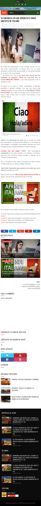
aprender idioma (19, 24)
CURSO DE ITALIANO (26, 77)
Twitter (3, 222)
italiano (22, 26)
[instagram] (22, 4)
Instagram (4, 218)
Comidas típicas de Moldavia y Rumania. (25, 379)
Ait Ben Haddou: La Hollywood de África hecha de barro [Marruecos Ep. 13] (26, 441)
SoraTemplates (14, 503)
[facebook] (16, 4)
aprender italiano (30, 24)
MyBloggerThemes (31, 503)
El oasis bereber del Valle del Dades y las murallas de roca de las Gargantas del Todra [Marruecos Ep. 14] (26, 431)
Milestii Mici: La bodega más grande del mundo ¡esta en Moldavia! (25, 398)
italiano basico (29, 26)
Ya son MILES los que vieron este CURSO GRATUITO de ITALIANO (20, 253)
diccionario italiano (11, 26)
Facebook (4, 220)
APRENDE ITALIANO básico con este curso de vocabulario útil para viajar (17, 273)
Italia (18, 26)
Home (4, 13)
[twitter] (19, 4)
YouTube (3, 214)
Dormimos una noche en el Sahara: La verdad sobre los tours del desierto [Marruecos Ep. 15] (26, 420)
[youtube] (25, 4)
